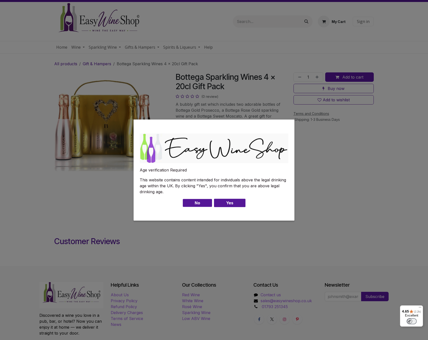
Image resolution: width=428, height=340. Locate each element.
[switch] (412, 321)
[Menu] (420, 308)
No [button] (197, 202)
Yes (229, 202)
